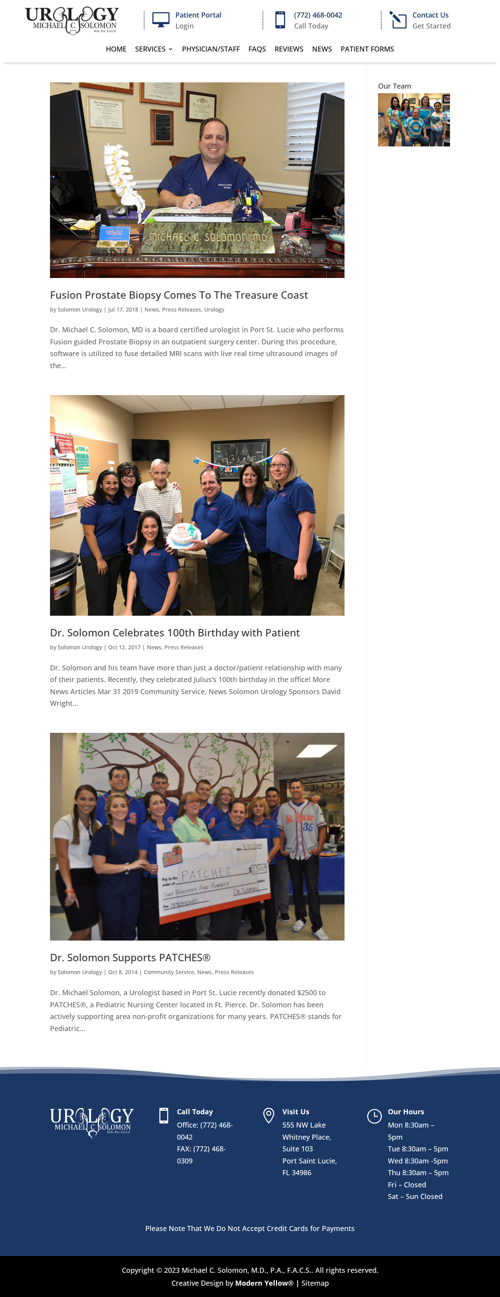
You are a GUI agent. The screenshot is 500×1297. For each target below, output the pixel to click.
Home (116, 49)
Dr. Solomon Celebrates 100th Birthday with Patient (175, 632)
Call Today (195, 1111)
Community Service (169, 972)
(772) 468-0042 (318, 15)
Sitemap (314, 1283)
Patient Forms (367, 49)
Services (150, 49)
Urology (214, 309)
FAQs (257, 49)
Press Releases (181, 309)
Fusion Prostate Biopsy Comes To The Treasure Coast (179, 295)
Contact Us (430, 15)
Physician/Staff (211, 49)
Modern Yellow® (265, 1283)
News (322, 49)
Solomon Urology (80, 309)
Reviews (289, 49)
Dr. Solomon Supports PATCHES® (130, 957)
